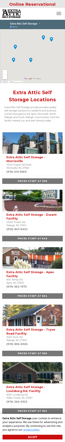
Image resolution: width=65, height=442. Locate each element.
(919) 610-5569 (16, 171)
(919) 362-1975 (16, 286)
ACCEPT (32, 437)
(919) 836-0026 (17, 344)
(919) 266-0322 (16, 401)
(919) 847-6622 (16, 229)
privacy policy (31, 429)
